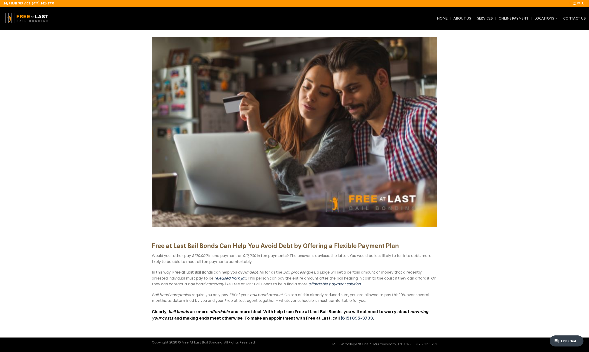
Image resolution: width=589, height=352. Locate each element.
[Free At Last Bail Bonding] (26, 18)
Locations (544, 18)
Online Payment (513, 18)
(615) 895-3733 (357, 318)
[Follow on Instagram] (574, 3)
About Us (462, 18)
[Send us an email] (578, 3)
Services (485, 18)
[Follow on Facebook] (570, 3)
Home (442, 18)
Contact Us (574, 18)
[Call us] (583, 3)
